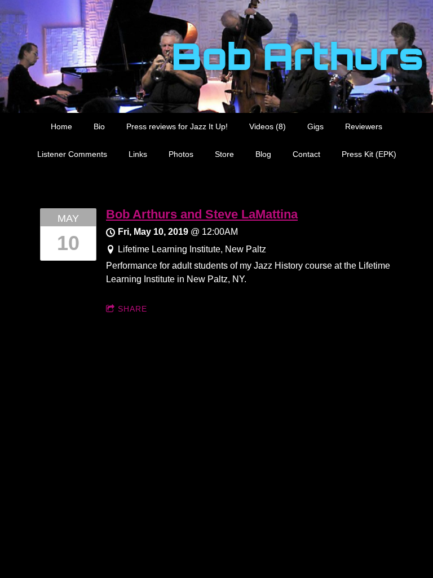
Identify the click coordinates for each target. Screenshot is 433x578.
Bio (99, 126)
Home (61, 126)
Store (224, 154)
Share (132, 308)
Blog (263, 154)
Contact (306, 154)
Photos (181, 154)
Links (138, 154)
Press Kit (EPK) (369, 154)
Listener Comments (72, 154)
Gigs (315, 126)
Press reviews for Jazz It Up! (177, 126)
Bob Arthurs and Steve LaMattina (202, 214)
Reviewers (363, 126)
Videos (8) (267, 126)
